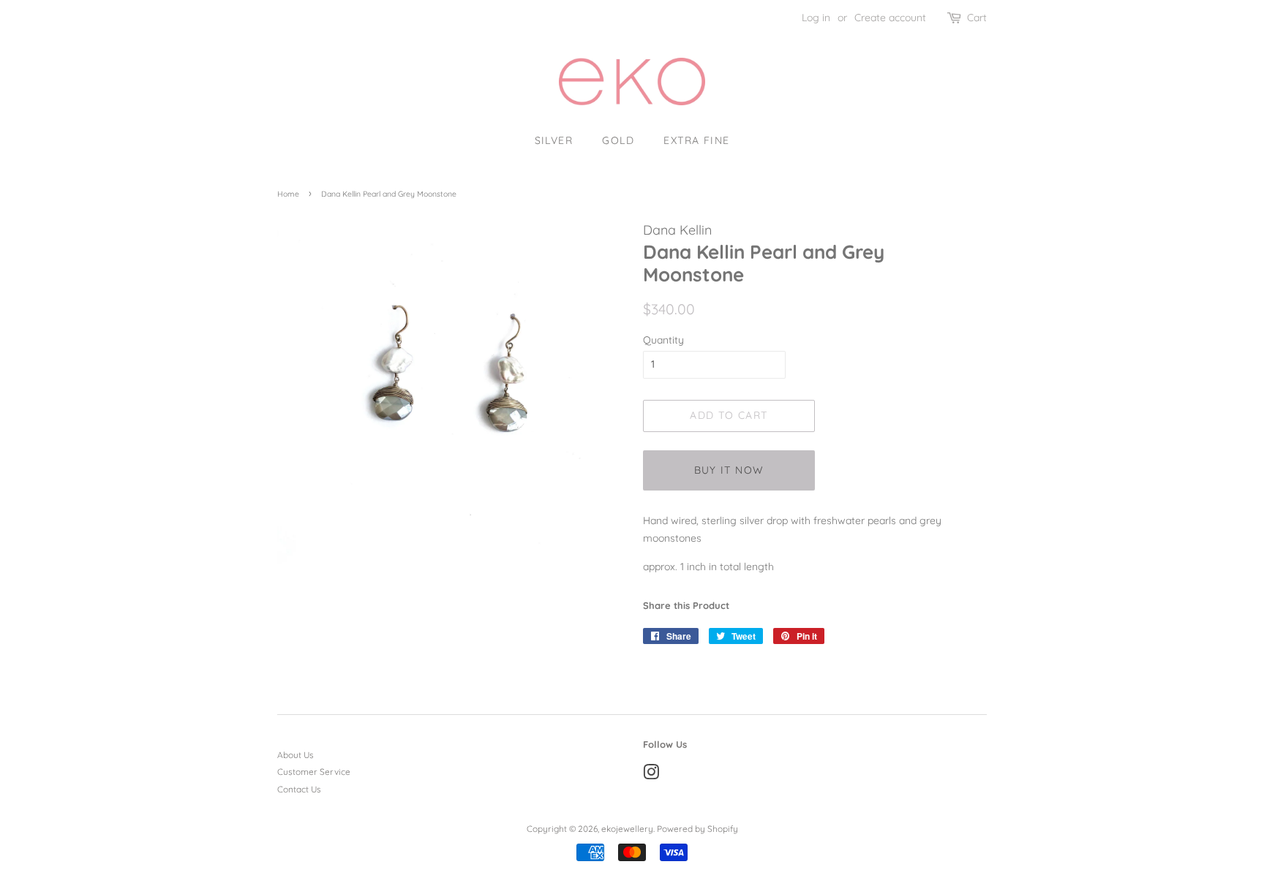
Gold (618, 140)
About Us (295, 754)
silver (554, 140)
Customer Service (313, 771)
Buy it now (729, 470)
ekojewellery (627, 828)
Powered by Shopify (697, 828)
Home (288, 194)
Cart (977, 17)
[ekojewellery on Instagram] (651, 775)
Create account (890, 17)
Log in (816, 17)
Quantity (663, 340)
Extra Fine (696, 140)
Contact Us (299, 789)
